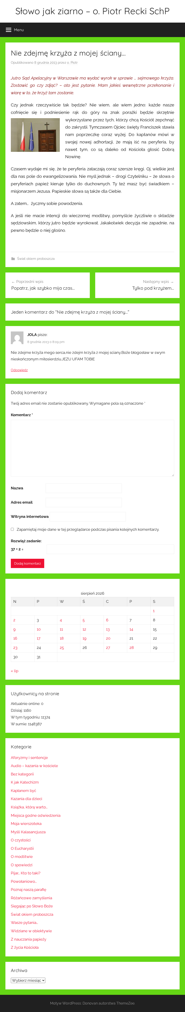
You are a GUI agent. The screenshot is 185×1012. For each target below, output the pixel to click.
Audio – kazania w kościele (34, 765)
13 (108, 629)
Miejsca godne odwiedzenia (35, 815)
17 (38, 638)
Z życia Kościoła (25, 947)
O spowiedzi (21, 865)
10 (39, 629)
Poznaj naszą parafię (28, 889)
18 (62, 638)
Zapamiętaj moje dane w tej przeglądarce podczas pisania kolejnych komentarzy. (88, 529)
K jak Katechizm (25, 782)
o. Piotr (72, 63)
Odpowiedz (19, 370)
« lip (14, 671)
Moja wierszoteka (26, 823)
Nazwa (17, 488)
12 (84, 629)
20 (108, 638)
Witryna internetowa (30, 516)
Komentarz (22, 415)
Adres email (21, 502)
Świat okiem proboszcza (36, 259)
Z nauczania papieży (28, 939)
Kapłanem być (23, 790)
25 (62, 647)
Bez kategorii (22, 774)
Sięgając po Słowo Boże (32, 906)
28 (132, 647)
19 (84, 638)
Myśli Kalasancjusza (28, 832)
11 (61, 629)
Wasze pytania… (24, 922)
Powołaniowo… (24, 881)
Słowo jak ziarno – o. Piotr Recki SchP (92, 10)
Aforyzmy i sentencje (29, 757)
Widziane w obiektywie (31, 931)
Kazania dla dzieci (26, 798)
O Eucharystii (22, 848)
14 (131, 629)
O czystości (21, 840)
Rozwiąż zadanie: (26, 541)
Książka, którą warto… (29, 807)
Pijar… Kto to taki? (25, 873)
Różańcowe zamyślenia (31, 898)
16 (15, 638)
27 (108, 647)
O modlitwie (22, 856)
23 (15, 647)
